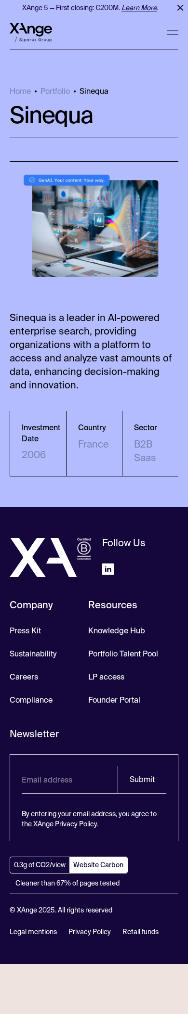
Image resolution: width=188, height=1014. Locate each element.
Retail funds (140, 931)
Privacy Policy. (76, 824)
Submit (142, 779)
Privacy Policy (89, 931)
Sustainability (33, 654)
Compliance (31, 700)
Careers (24, 677)
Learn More (137, 7)
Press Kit (25, 631)
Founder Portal (114, 700)
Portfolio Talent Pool (123, 654)
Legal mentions (33, 931)
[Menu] (172, 33)
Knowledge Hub (116, 631)
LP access (106, 677)
